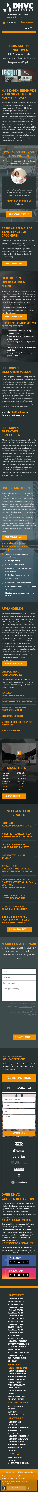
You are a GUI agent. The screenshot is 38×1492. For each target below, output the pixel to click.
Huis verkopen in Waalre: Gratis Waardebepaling (15, 1335)
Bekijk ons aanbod (17, 929)
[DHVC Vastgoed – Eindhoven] (19, 7)
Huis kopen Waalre (16, 1379)
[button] (19, 694)
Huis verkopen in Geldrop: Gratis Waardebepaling (15, 1327)
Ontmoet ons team (13, 664)
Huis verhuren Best (16, 1442)
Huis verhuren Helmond (18, 1428)
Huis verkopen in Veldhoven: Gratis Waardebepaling (16, 1318)
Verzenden (18, 1133)
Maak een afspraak (13, 263)
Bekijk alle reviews (17, 214)
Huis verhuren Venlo (17, 1445)
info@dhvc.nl (21, 1088)
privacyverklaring (25, 1006)
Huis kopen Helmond (17, 1371)
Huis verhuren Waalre (18, 1439)
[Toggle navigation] (31, 28)
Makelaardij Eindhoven (18, 1352)
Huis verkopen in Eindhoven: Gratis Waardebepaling (16, 1301)
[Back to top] (33, 4)
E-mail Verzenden (23, 1037)
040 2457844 (11, 22)
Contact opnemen (12, 796)
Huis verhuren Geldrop (18, 1436)
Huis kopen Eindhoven (17, 1368)
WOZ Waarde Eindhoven (18, 1463)
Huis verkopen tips (16, 1355)
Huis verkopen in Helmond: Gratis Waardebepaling (15, 1310)
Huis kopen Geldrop (17, 1377)
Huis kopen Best (15, 1382)
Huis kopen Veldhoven (18, 1374)
